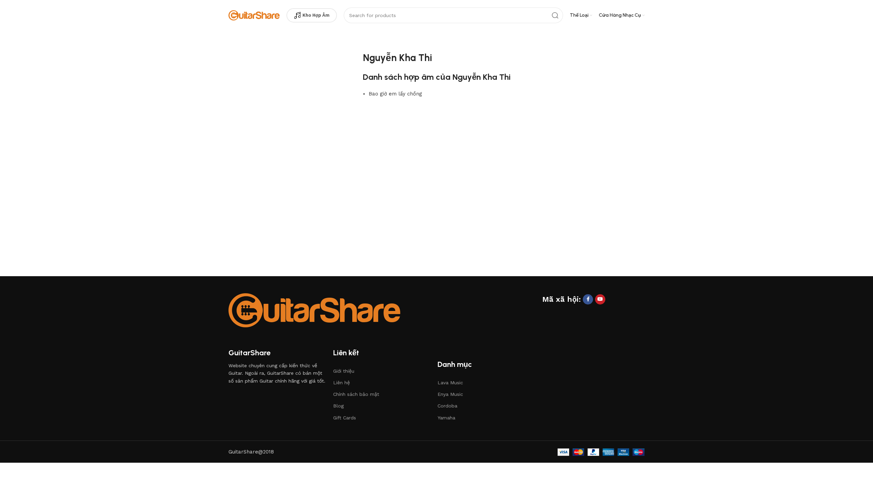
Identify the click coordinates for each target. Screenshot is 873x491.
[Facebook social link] (588, 299)
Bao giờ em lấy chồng (395, 94)
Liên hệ (341, 382)
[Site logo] (254, 15)
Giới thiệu (343, 371)
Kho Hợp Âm (315, 15)
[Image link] (314, 310)
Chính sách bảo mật (356, 394)
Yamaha (446, 417)
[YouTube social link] (600, 299)
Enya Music (450, 394)
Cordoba (447, 405)
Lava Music (450, 382)
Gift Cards (344, 417)
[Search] (555, 15)
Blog (338, 405)
